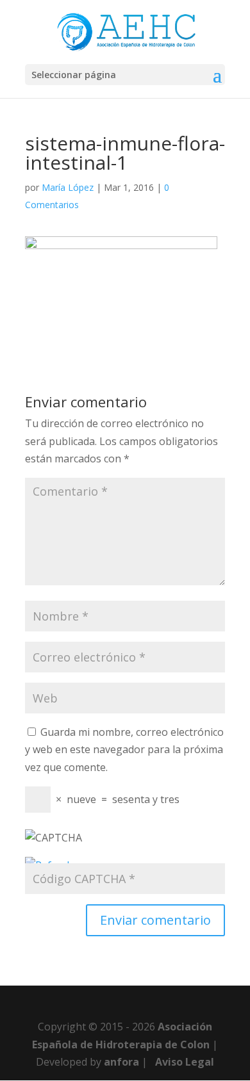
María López (68, 187)
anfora (121, 1062)
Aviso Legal (184, 1062)
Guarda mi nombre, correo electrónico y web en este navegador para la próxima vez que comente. (124, 749)
